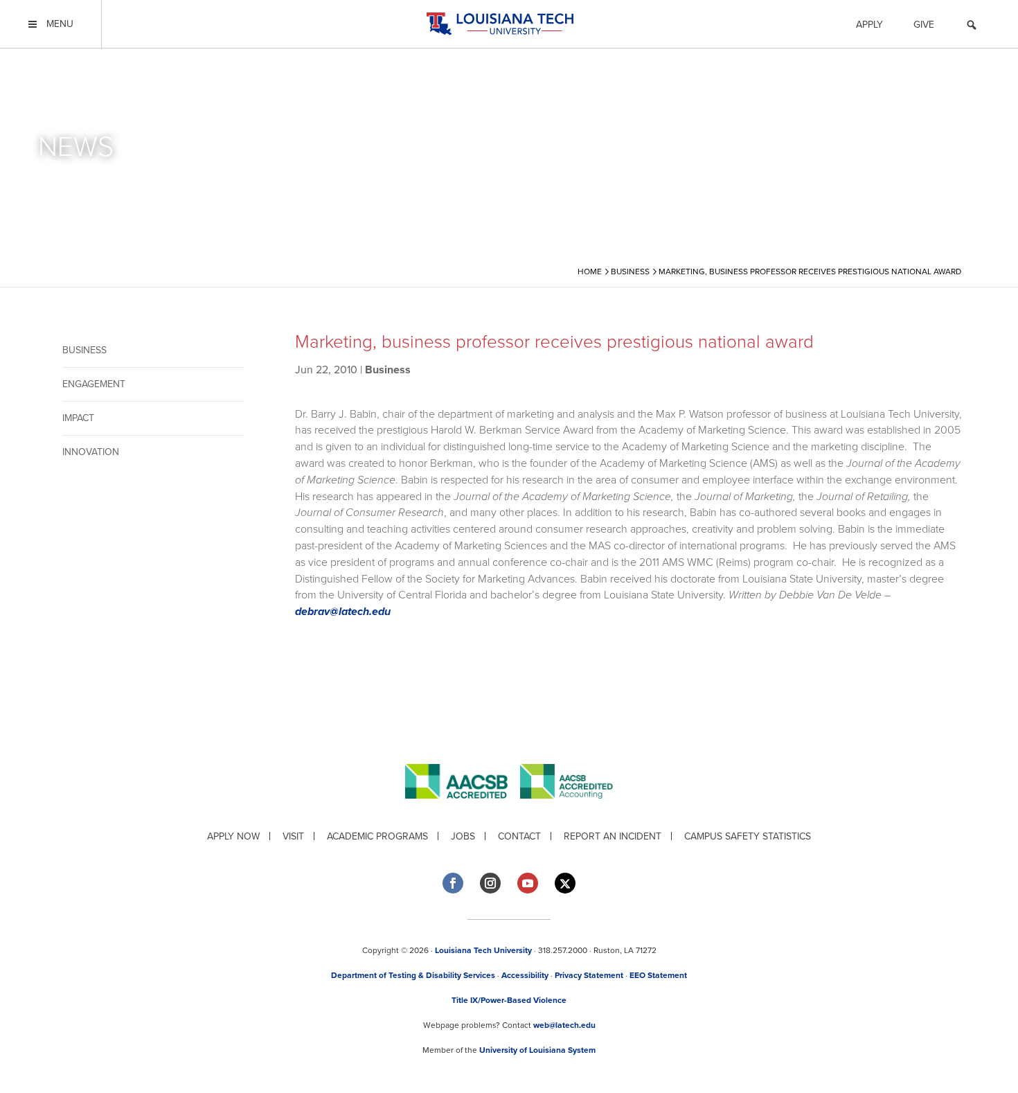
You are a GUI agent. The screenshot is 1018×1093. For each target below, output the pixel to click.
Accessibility (524, 975)
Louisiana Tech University (483, 950)
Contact (519, 836)
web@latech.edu (564, 1025)
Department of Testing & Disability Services (413, 975)
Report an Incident (612, 836)
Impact (78, 418)
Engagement (93, 384)
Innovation (90, 452)
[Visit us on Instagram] (490, 883)
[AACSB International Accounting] (566, 809)
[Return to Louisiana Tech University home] (499, 24)
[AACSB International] (462, 809)
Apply (869, 24)
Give (923, 24)
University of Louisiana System (537, 1050)
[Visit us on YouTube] (527, 883)
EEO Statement (658, 975)
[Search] (971, 27)
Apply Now (233, 836)
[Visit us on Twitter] (565, 883)
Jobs (463, 836)
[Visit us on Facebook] (452, 883)
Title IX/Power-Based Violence (509, 1000)
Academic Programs (377, 836)
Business (84, 350)
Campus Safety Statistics (747, 836)
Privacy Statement (589, 975)
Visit (293, 836)
